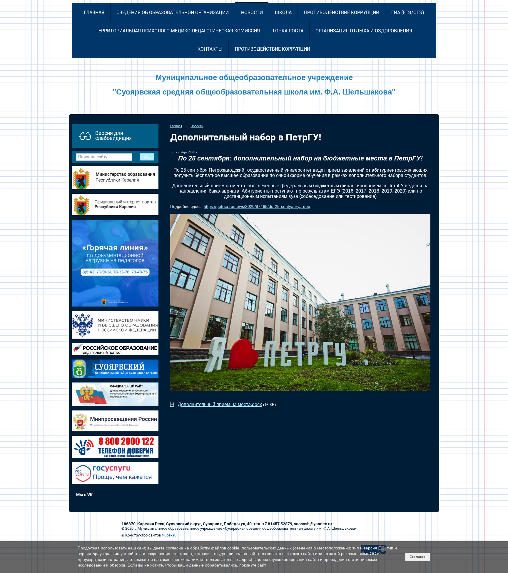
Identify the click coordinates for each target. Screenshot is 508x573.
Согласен (418, 556)
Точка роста (287, 31)
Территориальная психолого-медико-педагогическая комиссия (178, 31)
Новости (252, 12)
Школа (283, 12)
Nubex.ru (169, 535)
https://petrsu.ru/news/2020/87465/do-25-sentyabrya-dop (257, 206)
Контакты (210, 49)
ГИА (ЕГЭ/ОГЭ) (407, 12)
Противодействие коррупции (341, 12)
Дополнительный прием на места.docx (220, 404)
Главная (94, 12)
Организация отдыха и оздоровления (363, 31)
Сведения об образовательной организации (172, 12)
